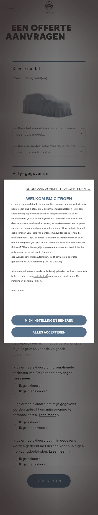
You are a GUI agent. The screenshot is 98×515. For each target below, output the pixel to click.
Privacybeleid (18, 290)
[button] (58, 188)
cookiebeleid (40, 276)
